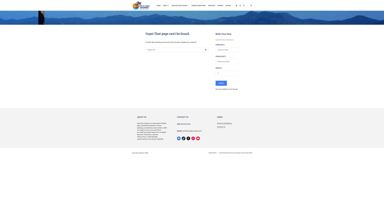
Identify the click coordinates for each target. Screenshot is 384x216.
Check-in (220, 45)
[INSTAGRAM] (240, 5)
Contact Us (221, 127)
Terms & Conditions (224, 123)
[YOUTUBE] (236, 5)
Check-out (221, 56)
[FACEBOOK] (243, 5)
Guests (219, 68)
